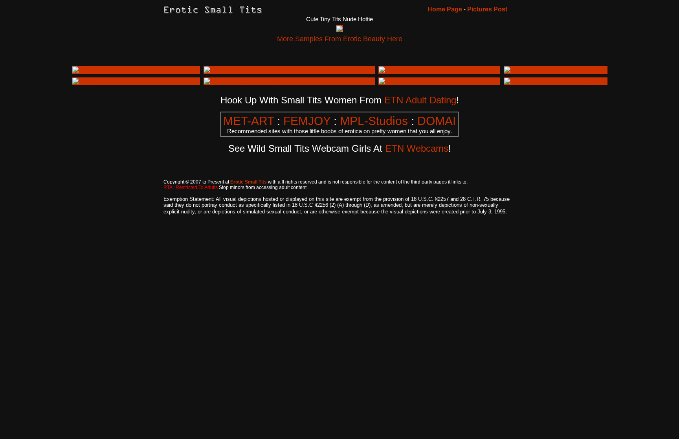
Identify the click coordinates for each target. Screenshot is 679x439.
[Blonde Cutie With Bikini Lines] (117, 81)
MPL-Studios (374, 120)
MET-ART (248, 120)
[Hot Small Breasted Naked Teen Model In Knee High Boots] (289, 69)
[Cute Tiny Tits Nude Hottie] (339, 29)
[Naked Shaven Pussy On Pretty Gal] (431, 81)
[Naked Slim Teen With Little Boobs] (555, 81)
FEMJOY (306, 120)
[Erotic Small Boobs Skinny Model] (554, 69)
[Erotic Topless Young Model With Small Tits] (136, 69)
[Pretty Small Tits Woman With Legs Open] (439, 69)
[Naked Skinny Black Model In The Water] (263, 81)
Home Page (445, 9)
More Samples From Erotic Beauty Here (339, 39)
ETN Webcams (416, 148)
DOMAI (436, 120)
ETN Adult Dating (420, 100)
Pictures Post (487, 9)
